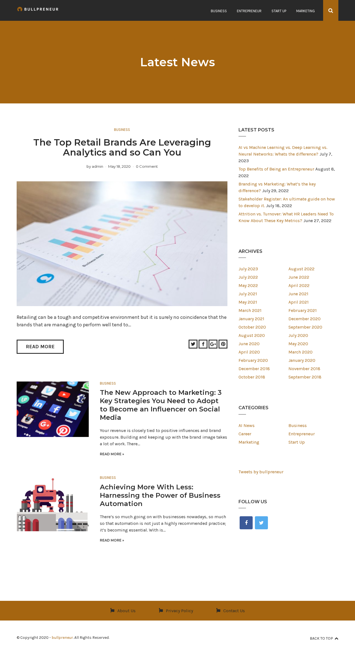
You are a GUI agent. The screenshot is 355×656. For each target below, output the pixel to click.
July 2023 (248, 268)
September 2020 (305, 327)
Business (219, 11)
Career (245, 433)
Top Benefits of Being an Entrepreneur (276, 169)
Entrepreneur (249, 11)
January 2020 (301, 360)
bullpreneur (62, 637)
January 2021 (251, 318)
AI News (247, 425)
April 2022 (299, 285)
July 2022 (248, 277)
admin (97, 166)
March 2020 (300, 352)
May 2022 (248, 285)
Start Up (279, 11)
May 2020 (298, 343)
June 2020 (249, 343)
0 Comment (147, 166)
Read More (40, 347)
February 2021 (302, 310)
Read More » (112, 454)
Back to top (321, 638)
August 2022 (301, 268)
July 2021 (248, 293)
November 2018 (304, 368)
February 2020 (253, 360)
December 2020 (304, 318)
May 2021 (248, 302)
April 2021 (298, 302)
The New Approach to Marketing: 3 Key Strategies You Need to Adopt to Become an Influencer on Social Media (161, 404)
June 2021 (298, 293)
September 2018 (304, 377)
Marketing (305, 11)
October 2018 (252, 377)
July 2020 (298, 335)
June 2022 (298, 277)
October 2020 (252, 327)
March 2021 (250, 310)
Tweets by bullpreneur (261, 471)
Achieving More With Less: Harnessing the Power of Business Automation (160, 495)
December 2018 (254, 368)
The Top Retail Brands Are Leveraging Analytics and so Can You (122, 147)
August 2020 (252, 335)
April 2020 (249, 352)
